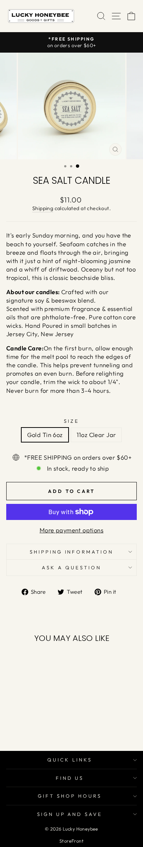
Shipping (42, 208)
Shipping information (72, 552)
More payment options (71, 530)
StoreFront (71, 841)
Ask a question (71, 567)
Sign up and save (70, 814)
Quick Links (69, 760)
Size (71, 421)
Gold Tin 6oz (45, 434)
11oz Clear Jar (96, 434)
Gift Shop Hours (70, 796)
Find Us (70, 778)
